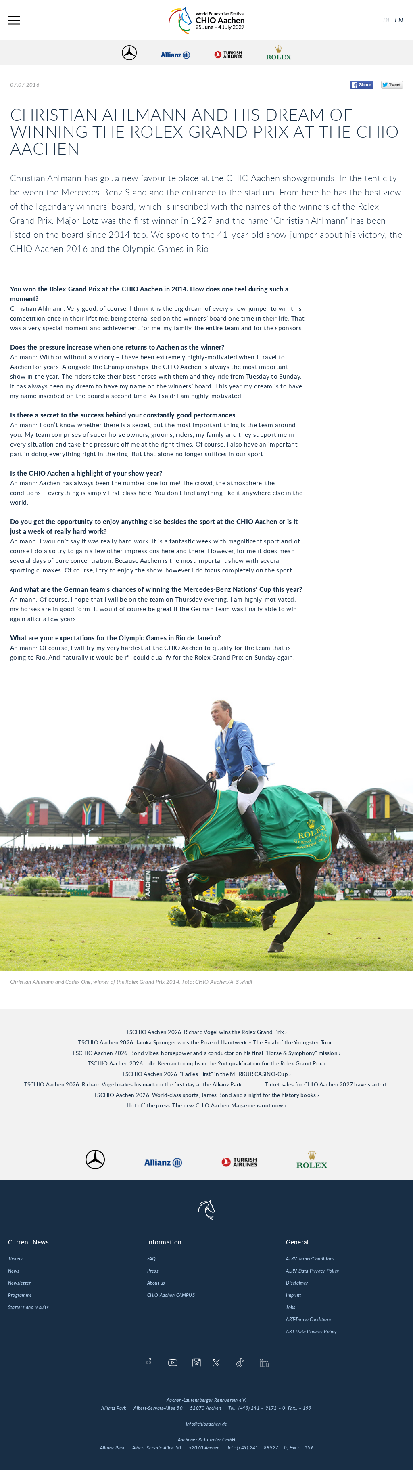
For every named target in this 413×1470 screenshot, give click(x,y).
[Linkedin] (264, 1363)
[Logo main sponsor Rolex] (278, 52)
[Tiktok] (240, 1363)
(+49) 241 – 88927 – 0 (262, 1447)
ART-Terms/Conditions (309, 1319)
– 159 (306, 1447)
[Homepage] (206, 20)
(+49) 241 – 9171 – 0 (262, 1408)
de (387, 20)
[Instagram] (197, 1363)
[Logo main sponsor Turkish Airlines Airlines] (228, 52)
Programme (20, 1295)
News (13, 1271)
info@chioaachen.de (206, 1424)
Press (153, 1271)
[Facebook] (149, 1363)
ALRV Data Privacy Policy (312, 1271)
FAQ (151, 1258)
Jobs (290, 1307)
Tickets (15, 1258)
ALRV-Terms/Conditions (310, 1258)
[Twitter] (216, 1363)
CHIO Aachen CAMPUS (171, 1295)
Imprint (293, 1295)
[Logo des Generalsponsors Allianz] (175, 52)
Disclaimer (297, 1283)
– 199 (305, 1408)
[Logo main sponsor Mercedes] (129, 52)
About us (156, 1283)
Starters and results (28, 1307)
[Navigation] (14, 20)
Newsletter (19, 1283)
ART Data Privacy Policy (311, 1331)
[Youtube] (173, 1363)
